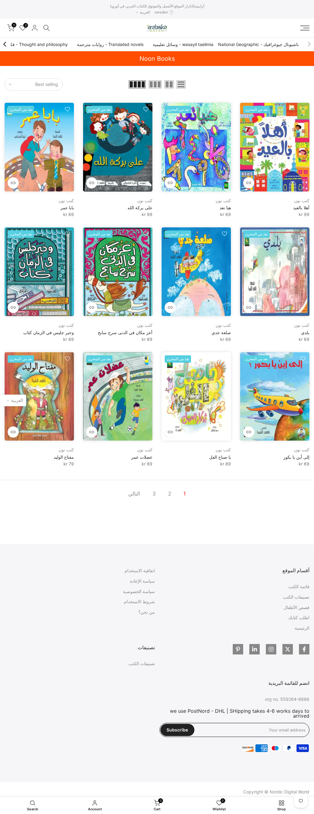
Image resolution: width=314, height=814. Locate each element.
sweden (161, 12)
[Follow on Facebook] (304, 649)
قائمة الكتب (298, 586)
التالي (134, 494)
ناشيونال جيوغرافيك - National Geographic (258, 44)
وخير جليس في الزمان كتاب (48, 332)
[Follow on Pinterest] (238, 649)
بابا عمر (67, 207)
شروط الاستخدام (139, 601)
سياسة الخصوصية (139, 591)
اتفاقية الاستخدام (139, 570)
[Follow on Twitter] (287, 649)
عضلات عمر (141, 457)
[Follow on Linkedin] (254, 649)
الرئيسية (302, 628)
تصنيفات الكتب (296, 597)
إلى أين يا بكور (296, 457)
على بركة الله (140, 207)
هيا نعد (225, 207)
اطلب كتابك (298, 617)
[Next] (5, 44)
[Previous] (309, 44)
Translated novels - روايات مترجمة (110, 44)
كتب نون (301, 200)
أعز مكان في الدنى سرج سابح (125, 332)
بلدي (305, 332)
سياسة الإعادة (142, 581)
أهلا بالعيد (301, 207)
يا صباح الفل (220, 457)
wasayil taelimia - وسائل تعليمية (183, 44)
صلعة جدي (221, 332)
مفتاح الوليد (64, 457)
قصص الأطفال (296, 607)
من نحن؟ (146, 612)
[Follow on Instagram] (271, 649)
